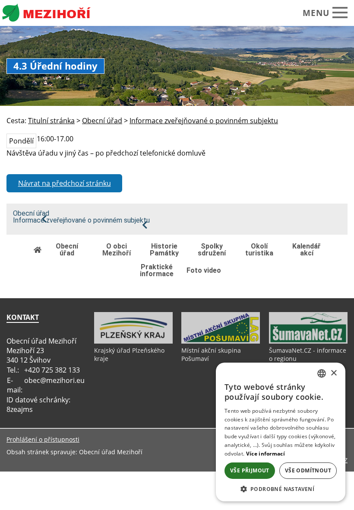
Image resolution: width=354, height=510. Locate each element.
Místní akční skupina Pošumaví (211, 354)
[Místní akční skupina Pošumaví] (220, 341)
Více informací (265, 453)
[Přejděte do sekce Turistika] (38, 249)
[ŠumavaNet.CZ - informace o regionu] (308, 341)
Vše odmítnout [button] (308, 470)
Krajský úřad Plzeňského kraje (129, 354)
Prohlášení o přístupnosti (42, 439)
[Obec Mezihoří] (53, 13)
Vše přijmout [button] (249, 470)
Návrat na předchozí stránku (64, 183)
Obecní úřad (31, 213)
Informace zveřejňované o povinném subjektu (81, 220)
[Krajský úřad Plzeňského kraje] (133, 341)
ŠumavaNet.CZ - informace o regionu (307, 354)
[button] (280, 488)
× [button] (333, 373)
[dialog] (280, 432)
